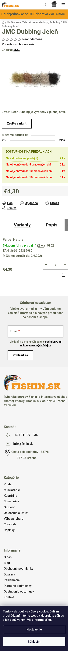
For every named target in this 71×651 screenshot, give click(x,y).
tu (49, 620)
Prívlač (8, 484)
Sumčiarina (11, 501)
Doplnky (9, 530)
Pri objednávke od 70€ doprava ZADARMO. (33, 14)
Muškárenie (12, 490)
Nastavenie (34, 629)
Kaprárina (10, 495)
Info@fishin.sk (23, 443)
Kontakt (9, 597)
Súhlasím (34, 641)
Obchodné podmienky (18, 568)
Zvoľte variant (17, 123)
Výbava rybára (13, 518)
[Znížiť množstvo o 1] (46, 264)
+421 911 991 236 (25, 435)
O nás (8, 557)
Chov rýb (10, 524)
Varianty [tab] (22, 225)
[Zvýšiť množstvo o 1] (65, 264)
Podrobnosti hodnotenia (18, 44)
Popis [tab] (51, 225)
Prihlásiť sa (20, 355)
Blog (7, 563)
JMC (16, 50)
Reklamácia (12, 580)
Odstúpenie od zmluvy (19, 591)
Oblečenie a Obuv (16, 513)
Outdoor (9, 507)
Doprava (9, 574)
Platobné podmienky (18, 586)
